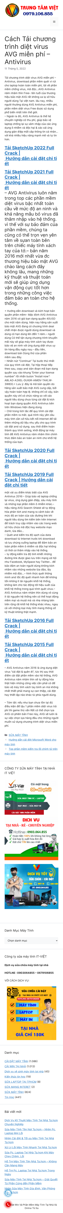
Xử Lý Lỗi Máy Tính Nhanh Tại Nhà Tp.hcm (31, 1147)
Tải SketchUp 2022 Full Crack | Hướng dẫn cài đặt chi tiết (31, 155)
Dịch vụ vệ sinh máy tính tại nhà (24, 1071)
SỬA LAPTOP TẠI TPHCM (20, 1081)
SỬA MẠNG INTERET (18, 1086)
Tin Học (9, 1097)
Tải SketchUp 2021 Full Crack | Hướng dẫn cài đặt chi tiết (31, 179)
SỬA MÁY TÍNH (18, 735)
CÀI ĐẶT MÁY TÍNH (16, 1061)
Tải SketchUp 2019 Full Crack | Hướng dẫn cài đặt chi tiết (29, 480)
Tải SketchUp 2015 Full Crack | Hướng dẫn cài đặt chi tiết (31, 652)
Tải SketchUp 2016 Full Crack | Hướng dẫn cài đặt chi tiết (31, 628)
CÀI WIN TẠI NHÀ (15, 1066)
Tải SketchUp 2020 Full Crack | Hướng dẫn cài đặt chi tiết (31, 458)
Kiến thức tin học (15, 1076)
